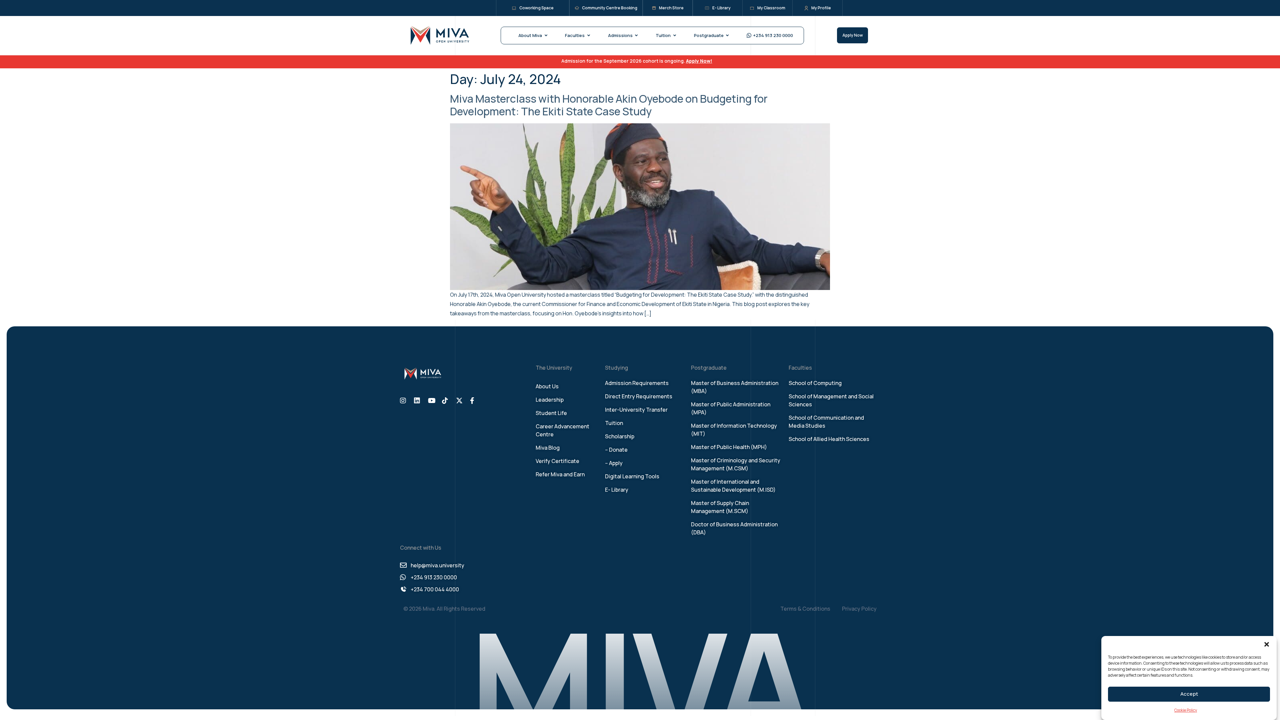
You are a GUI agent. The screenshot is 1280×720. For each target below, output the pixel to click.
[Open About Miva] (546, 35)
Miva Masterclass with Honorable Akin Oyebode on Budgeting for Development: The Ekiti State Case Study (609, 105)
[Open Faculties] (588, 35)
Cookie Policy (1185, 710)
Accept (1189, 694)
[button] (1266, 644)
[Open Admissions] (636, 35)
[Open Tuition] (674, 35)
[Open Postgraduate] (727, 35)
